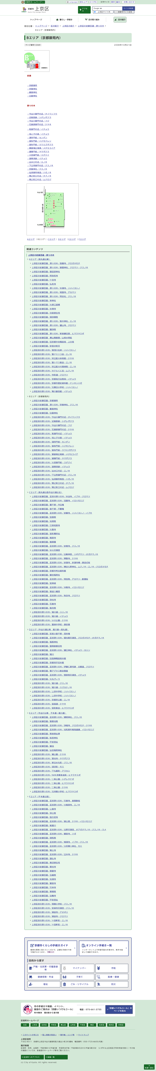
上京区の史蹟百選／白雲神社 (45, 413)
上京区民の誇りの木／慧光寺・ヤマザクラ (51, 758)
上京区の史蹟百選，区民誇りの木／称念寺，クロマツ (56, 596)
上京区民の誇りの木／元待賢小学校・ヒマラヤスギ (55, 791)
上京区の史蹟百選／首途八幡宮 (46, 591)
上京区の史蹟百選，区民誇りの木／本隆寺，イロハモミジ (58, 587)
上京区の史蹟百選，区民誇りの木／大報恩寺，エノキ (56, 805)
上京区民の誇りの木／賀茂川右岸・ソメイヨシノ (54, 350)
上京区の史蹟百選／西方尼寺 (45, 817)
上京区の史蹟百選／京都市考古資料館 (49, 571)
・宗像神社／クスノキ (37, 169)
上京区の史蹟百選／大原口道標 (46, 305)
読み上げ (83, 2)
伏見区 (121, 1025)
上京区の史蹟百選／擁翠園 (44, 542)
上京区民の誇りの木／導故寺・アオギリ (50, 912)
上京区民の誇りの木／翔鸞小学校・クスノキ (52, 904)
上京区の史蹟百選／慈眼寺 (44, 871)
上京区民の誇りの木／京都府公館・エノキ (51, 700)
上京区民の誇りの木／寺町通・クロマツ (50, 375)
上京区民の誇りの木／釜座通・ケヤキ (49, 704)
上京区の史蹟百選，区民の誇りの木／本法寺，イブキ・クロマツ (61, 496)
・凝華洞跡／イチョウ (37, 158)
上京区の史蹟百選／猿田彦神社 (46, 272)
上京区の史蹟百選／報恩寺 (44, 538)
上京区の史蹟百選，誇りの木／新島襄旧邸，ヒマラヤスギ (58, 334)
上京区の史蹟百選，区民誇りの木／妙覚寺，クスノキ (56, 546)
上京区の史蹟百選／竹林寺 (44, 887)
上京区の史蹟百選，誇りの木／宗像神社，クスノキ (55, 405)
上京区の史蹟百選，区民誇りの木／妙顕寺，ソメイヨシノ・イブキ (62, 513)
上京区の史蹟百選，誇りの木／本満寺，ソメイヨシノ (56, 288)
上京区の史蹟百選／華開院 (44, 891)
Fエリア (82, 239)
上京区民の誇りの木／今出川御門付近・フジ (52, 425)
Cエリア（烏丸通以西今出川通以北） (46, 492)
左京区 (44, 1025)
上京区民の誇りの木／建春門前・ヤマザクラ (52, 458)
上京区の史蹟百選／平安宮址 (45, 742)
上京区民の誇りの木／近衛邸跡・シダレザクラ (53, 421)
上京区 (34, 1025)
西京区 (111, 1025)
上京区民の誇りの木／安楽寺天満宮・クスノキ (53, 908)
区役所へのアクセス (32, 1057)
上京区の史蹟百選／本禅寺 (44, 309)
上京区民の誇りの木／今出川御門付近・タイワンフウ (56, 417)
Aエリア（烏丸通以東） (40, 259)
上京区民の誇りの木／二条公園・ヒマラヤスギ (53, 783)
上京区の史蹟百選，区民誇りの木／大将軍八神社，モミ (57, 846)
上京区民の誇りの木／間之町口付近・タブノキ (53, 483)
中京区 (54, 1025)
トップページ (41, 26)
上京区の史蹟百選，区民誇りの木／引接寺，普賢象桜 (56, 801)
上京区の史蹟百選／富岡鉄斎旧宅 (47, 646)
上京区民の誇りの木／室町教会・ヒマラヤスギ (53, 708)
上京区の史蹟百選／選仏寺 (44, 858)
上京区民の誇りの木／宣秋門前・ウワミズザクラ (54, 450)
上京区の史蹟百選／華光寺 (44, 867)
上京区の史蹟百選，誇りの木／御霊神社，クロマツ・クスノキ (60, 267)
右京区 (101, 1025)
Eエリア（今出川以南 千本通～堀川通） (48, 713)
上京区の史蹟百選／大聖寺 (44, 529)
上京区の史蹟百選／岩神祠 (44, 583)
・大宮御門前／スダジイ (38, 155)
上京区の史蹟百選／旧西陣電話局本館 (49, 658)
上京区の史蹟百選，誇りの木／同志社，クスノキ (54, 296)
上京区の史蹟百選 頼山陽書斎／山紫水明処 (52, 338)
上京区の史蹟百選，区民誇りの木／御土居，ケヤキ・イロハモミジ (62, 821)
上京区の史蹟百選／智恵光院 (45, 721)
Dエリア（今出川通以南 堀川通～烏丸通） (49, 629)
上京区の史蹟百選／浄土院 (44, 813)
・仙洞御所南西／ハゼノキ (39, 172)
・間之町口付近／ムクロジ (39, 179)
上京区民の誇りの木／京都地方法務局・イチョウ (54, 379)
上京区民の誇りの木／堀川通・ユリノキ (50, 612)
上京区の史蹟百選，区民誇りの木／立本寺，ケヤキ (55, 854)
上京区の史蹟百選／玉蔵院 (44, 875)
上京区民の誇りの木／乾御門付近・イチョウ (52, 434)
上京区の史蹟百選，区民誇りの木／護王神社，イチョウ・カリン (61, 650)
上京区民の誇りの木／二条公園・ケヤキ (50, 787)
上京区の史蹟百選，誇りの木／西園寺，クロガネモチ (56, 263)
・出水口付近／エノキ (37, 162)
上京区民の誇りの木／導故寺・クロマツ (50, 916)
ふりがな (93, 2)
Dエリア (62, 239)
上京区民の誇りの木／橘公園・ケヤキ (49, 754)
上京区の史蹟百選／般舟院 (44, 608)
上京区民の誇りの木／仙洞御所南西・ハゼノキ (53, 479)
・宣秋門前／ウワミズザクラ (40, 145)
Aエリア (31, 239)
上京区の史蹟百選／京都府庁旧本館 (48, 663)
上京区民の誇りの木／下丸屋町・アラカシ (51, 771)
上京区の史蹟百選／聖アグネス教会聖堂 (50, 671)
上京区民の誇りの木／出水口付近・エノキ (51, 471)
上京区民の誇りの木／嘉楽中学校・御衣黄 (51, 624)
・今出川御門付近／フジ (38, 121)
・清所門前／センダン (37, 138)
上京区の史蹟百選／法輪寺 (44, 896)
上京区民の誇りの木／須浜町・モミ (48, 767)
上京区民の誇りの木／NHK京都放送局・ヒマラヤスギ (56, 775)
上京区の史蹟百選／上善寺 (44, 809)
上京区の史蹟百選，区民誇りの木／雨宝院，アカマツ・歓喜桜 (60, 579)
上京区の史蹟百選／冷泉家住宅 (46, 313)
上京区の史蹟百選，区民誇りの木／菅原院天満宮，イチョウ (59, 675)
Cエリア (51, 239)
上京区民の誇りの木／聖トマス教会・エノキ (52, 362)
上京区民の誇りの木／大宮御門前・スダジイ (52, 462)
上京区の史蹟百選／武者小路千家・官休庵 (51, 634)
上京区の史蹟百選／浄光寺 (44, 600)
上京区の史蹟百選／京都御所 (45, 401)
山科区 (73, 1025)
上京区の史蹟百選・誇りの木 (91, 26)
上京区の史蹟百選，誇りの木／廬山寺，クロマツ (54, 325)
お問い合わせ (129, 2)
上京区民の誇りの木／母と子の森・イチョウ (52, 438)
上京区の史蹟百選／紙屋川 (44, 825)
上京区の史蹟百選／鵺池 (43, 746)
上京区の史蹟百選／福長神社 (45, 642)
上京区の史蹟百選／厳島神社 (45, 409)
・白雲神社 (32, 96)
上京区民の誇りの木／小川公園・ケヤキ (50, 620)
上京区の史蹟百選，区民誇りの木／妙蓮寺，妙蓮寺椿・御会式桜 (61, 562)
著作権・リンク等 (67, 1035)
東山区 (63, 1025)
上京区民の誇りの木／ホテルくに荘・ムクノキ (53, 371)
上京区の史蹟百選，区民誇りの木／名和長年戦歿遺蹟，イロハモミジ (63, 730)
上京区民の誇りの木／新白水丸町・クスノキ (52, 763)
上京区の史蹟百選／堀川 (43, 654)
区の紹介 (55, 26)
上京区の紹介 (68, 26)
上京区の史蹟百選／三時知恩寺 (46, 525)
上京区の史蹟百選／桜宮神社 (45, 738)
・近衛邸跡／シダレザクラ (39, 117)
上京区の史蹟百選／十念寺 (44, 280)
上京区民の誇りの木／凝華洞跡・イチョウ (51, 467)
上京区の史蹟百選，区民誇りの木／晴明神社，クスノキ (57, 717)
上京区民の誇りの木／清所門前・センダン (51, 442)
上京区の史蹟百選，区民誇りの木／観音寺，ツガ (54, 834)
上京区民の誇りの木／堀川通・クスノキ (50, 683)
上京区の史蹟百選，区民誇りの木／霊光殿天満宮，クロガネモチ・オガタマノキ (68, 638)
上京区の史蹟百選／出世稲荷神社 (47, 750)
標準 (113, 2)
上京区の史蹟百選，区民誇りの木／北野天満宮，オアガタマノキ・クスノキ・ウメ (69, 830)
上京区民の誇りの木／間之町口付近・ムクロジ (53, 487)
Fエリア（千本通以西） (40, 797)
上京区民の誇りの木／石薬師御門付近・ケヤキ (53, 429)
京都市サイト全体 (125, 12)
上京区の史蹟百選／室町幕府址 (46, 534)
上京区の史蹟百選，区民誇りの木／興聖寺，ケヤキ (55, 558)
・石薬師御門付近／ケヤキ (39, 124)
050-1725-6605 (90, 1041)
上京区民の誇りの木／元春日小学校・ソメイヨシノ (55, 387)
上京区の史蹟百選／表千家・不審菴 (48, 509)
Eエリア (72, 239)
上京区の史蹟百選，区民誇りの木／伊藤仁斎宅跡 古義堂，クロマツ (63, 667)
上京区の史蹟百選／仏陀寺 (44, 284)
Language (73, 2)
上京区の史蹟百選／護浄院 (44, 329)
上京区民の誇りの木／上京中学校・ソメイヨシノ (54, 691)
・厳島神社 (32, 92)
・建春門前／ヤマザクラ (38, 152)
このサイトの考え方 (31, 1035)
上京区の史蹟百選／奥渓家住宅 (46, 863)
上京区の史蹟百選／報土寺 (44, 850)
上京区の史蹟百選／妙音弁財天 (46, 346)
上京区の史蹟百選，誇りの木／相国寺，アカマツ (54, 292)
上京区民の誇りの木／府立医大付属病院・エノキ (54, 367)
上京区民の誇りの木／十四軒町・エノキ (50, 920)
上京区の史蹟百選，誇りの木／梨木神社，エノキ (54, 321)
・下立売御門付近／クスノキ (40, 165)
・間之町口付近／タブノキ (39, 176)
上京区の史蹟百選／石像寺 (44, 604)
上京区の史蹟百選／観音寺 (44, 883)
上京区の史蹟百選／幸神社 (44, 300)
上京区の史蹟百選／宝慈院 (44, 517)
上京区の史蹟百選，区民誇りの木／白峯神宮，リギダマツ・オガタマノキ (65, 554)
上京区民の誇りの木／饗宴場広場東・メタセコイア (55, 454)
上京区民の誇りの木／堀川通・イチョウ (50, 616)
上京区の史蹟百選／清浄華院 (45, 317)
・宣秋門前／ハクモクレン (39, 141)
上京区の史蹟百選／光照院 (44, 521)
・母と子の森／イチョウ (38, 134)
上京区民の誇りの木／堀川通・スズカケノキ (52, 687)
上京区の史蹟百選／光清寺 (44, 879)
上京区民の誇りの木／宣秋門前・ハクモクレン (53, 446)
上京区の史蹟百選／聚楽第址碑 (46, 734)
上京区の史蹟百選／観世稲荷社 (46, 575)
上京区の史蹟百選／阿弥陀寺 (45, 276)
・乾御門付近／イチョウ (38, 129)
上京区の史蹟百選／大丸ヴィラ (46, 679)
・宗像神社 (32, 89)
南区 (92, 1025)
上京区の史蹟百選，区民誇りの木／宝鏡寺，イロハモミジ (58, 501)
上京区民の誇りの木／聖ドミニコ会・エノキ (52, 354)
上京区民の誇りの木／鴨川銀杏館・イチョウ (52, 391)
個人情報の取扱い (49, 1035)
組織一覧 (51, 1057)
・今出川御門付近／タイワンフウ (42, 114)
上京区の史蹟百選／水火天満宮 (46, 550)
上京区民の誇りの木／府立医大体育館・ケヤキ (53, 358)
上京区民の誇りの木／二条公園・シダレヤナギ (53, 779)
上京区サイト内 (104, 12)
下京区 (82, 1025)
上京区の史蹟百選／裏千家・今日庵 (48, 505)
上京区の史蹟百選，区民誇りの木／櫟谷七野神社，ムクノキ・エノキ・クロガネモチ (70, 567)
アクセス (84, 10)
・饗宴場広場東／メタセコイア (41, 148)
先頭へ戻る (149, 1068)
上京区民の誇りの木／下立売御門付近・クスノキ (54, 475)
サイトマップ (83, 1035)
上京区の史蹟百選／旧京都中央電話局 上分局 (53, 342)
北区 (25, 1025)
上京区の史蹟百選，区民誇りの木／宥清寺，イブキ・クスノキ (60, 842)
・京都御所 (32, 85)
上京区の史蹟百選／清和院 (44, 838)
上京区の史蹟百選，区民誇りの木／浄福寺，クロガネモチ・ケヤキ (62, 725)
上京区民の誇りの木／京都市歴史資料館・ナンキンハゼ (57, 383)
